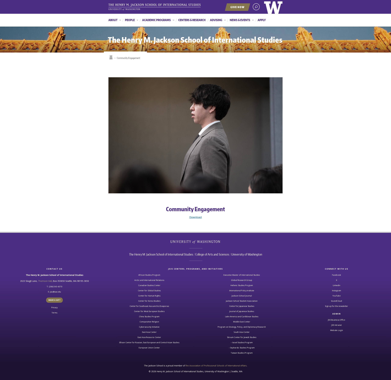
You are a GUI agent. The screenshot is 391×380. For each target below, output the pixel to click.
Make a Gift (54, 300)
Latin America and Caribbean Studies (241, 316)
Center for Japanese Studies (241, 306)
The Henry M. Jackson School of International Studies (161, 254)
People (130, 20)
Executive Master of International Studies (241, 275)
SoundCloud (336, 301)
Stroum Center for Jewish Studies (241, 337)
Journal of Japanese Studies (241, 311)
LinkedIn (336, 285)
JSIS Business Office (336, 320)
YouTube (337, 295)
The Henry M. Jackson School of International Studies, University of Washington (155, 7)
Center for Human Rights (149, 295)
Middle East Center (241, 321)
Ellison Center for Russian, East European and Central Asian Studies (149, 342)
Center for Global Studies (149, 290)
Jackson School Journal (242, 295)
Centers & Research (192, 20)
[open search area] (256, 6)
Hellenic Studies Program (241, 285)
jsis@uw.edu (55, 291)
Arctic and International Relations (149, 280)
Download (195, 217)
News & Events (240, 20)
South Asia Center (242, 332)
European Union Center (149, 347)
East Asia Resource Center (149, 337)
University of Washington (273, 7)
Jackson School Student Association (242, 301)
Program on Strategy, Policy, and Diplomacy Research (242, 327)
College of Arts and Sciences (212, 254)
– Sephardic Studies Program (242, 347)
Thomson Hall (45, 281)
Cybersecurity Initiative (149, 327)
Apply (262, 20)
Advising (216, 20)
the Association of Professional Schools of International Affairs (216, 365)
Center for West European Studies (149, 311)
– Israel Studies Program (242, 342)
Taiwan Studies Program (242, 353)
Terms (54, 312)
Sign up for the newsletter (336, 306)
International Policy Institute (241, 290)
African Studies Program (149, 275)
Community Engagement (128, 58)
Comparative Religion (149, 321)
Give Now (237, 7)
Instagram (336, 290)
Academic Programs (156, 20)
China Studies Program (149, 316)
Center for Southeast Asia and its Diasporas (149, 306)
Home (110, 57)
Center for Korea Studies (149, 301)
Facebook (336, 275)
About (112, 20)
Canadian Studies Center (149, 285)
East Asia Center (149, 332)
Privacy (54, 307)
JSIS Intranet (336, 325)
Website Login (336, 330)
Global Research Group (241, 280)
